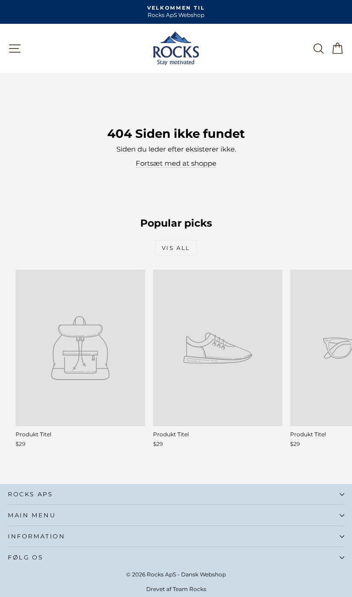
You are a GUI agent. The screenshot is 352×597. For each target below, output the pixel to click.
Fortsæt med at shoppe (176, 163)
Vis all (176, 247)
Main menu (31, 515)
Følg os (25, 557)
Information (37, 536)
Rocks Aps (30, 494)
